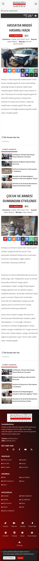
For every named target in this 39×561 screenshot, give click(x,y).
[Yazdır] (23, 75)
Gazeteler (23, 460)
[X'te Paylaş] (23, 71)
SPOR (22, 507)
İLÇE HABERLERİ (25, 500)
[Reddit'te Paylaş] (14, 71)
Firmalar (14, 536)
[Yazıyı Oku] (27, 75)
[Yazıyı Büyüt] (36, 75)
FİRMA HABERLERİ (26, 496)
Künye (22, 481)
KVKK (4, 477)
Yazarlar (5, 526)
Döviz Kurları (24, 467)
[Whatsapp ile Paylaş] (31, 71)
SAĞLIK (23, 503)
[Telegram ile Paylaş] (9, 71)
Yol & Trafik (6, 463)
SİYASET (5, 507)
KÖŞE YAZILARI (7, 503)
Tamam (20, 558)
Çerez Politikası (25, 477)
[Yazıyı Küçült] (31, 75)
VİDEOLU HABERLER (8, 511)
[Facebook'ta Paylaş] (18, 71)
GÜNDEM (5, 500)
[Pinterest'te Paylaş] (5, 71)
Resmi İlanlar (32, 536)
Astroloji (23, 463)
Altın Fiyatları (6, 467)
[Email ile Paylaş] (36, 71)
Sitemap (19, 545)
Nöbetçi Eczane (7, 460)
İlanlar (22, 536)
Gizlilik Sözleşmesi (8, 481)
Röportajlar (32, 526)
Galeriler (22, 526)
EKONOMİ (5, 496)
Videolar (14, 526)
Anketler (6, 536)
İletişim (5, 485)
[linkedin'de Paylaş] (27, 71)
